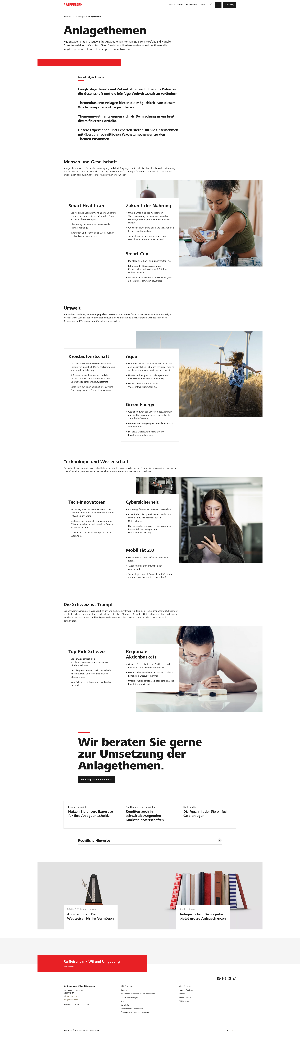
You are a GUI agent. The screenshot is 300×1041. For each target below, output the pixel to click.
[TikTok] (234, 978)
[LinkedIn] (229, 978)
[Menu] (218, 5)
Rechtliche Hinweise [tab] (94, 841)
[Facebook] (219, 978)
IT (235, 1030)
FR (232, 1030)
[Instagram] (224, 978)
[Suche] (211, 5)
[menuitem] (176, 5)
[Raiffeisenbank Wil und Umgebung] (73, 4)
